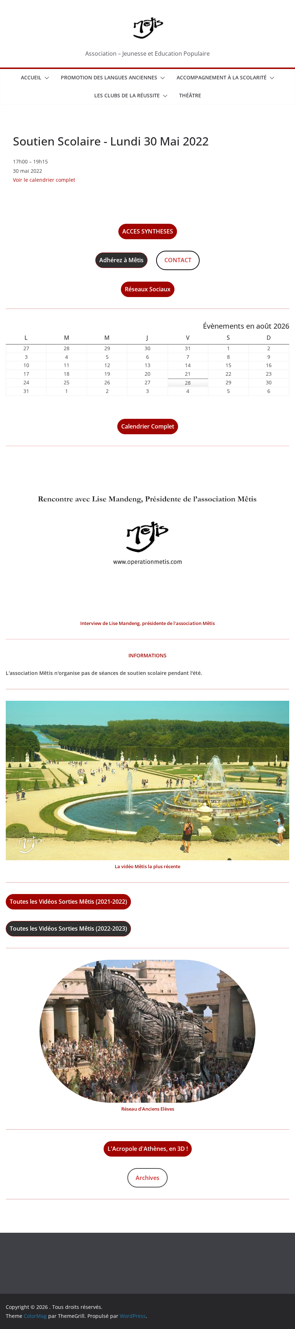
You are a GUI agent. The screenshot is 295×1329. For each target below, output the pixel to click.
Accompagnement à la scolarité (222, 77)
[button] (45, 78)
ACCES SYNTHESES (147, 231)
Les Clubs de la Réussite (127, 95)
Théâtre (190, 95)
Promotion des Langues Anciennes (109, 77)
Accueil (31, 77)
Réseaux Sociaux (148, 289)
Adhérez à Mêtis (121, 260)
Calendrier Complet (147, 426)
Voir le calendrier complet (44, 179)
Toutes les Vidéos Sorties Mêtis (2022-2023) (68, 928)
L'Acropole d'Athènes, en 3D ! (148, 1149)
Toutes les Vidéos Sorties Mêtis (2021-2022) (68, 902)
